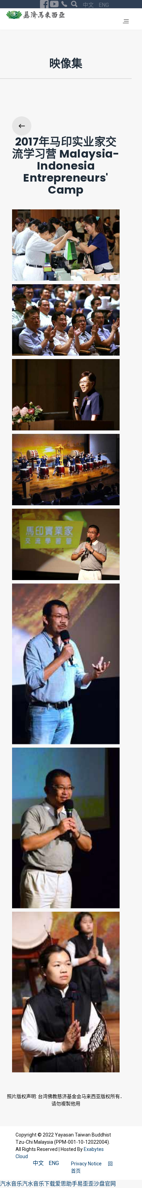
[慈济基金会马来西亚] (35, 15)
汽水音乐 (11, 1183)
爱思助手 (66, 1183)
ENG (104, 5)
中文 (89, 5)
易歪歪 (85, 1183)
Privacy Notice (87, 1163)
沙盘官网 (105, 1183)
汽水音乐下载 (38, 1183)
